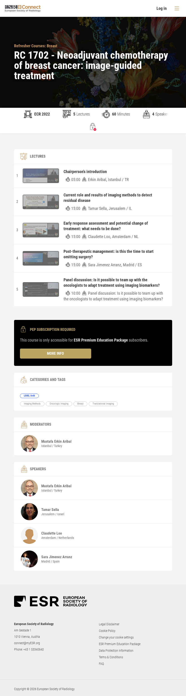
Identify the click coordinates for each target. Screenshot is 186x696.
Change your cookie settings (116, 637)
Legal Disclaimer (109, 624)
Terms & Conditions (111, 657)
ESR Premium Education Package (119, 644)
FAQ (101, 664)
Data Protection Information (116, 650)
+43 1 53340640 (33, 649)
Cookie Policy (107, 631)
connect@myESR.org (27, 643)
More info (55, 353)
